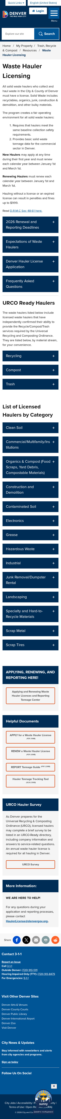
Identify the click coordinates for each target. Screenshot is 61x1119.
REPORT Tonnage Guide (30, 767)
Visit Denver (9, 1027)
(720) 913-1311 (29, 970)
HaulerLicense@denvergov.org (27, 921)
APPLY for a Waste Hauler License (30, 737)
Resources (30, 50)
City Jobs (10, 1103)
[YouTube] (21, 1081)
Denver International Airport (18, 1018)
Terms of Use (16, 1107)
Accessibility (24, 1103)
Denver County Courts (15, 1009)
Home (7, 46)
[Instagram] (10, 1081)
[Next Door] (27, 1081)
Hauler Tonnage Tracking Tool (31, 780)
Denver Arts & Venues (14, 1004)
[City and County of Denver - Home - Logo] (14, 14)
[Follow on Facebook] (4, 1081)
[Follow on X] (15, 1081)
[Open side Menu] (53, 14)
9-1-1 (26, 978)
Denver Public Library (14, 1014)
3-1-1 (9, 966)
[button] (30, 225)
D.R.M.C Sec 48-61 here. (26, 211)
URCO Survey (30, 864)
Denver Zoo (9, 1023)
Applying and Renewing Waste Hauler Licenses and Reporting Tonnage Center (30, 696)
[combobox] (44, 3)
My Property (24, 46)
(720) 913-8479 (46, 974)
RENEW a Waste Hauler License (30, 753)
